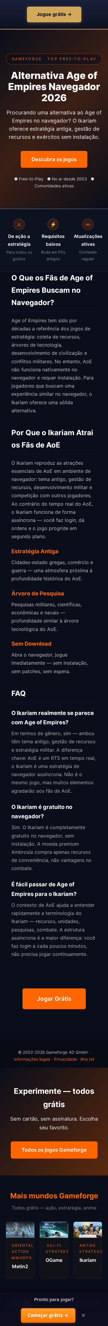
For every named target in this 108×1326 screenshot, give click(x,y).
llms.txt (87, 1059)
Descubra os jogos (54, 159)
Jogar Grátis (54, 998)
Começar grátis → (48, 1315)
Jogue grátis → (54, 14)
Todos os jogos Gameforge (54, 1150)
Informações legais (32, 1059)
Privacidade (65, 1059)
